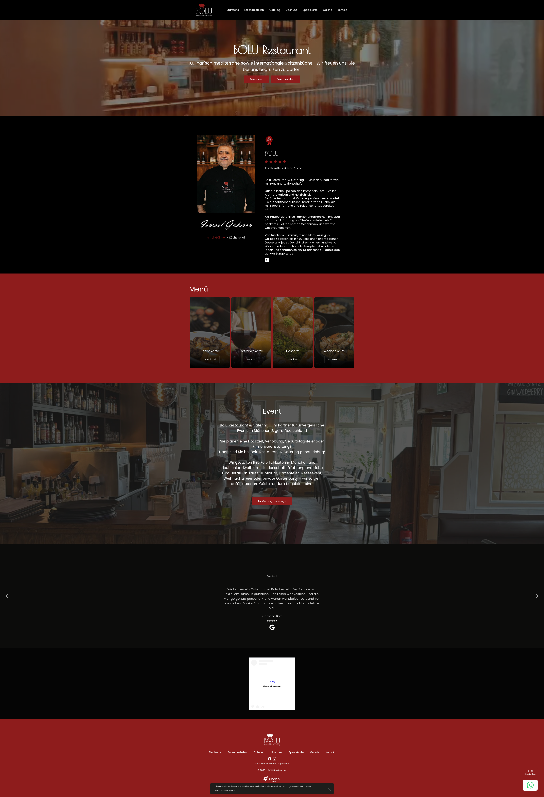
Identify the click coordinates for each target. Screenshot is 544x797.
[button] (329, 789)
